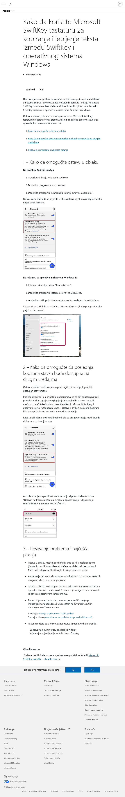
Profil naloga (48, 685)
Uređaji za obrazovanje (93, 690)
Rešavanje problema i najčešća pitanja (48, 149)
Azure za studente (91, 720)
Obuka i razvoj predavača (94, 710)
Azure (6, 743)
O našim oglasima (93, 791)
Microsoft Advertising (12, 758)
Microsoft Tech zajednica (53, 743)
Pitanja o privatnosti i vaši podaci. (56, 613)
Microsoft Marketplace (52, 748)
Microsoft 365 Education (94, 700)
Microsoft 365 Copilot (12, 763)
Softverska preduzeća (52, 758)
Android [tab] (30, 89)
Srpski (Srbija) (13, 776)
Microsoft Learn (50, 738)
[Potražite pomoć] (10, 4)
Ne (92, 669)
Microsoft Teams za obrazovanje (97, 695)
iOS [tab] (41, 89)
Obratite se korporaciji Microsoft (34, 791)
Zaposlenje (89, 734)
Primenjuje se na (33, 74)
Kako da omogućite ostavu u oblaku (47, 130)
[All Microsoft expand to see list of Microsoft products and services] (3, 4)
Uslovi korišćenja (68, 791)
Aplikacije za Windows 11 (13, 695)
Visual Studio (49, 763)
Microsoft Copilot (10, 685)
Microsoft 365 (9, 690)
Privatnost (54, 791)
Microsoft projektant (51, 734)
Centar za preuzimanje (52, 690)
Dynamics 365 (9, 748)
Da (73, 669)
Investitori (88, 743)
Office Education (91, 705)
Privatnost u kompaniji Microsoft (97, 738)
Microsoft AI (8, 734)
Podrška (6, 10)
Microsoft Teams (10, 768)
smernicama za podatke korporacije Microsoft (68, 617)
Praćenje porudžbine (51, 695)
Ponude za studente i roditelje (96, 715)
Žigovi (81, 791)
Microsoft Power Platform (53, 753)
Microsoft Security (10, 738)
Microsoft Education (92, 685)
